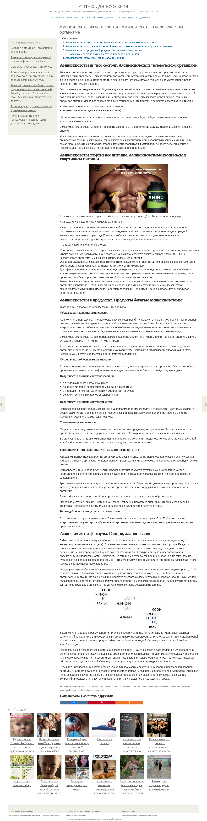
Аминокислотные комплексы (135, 686)
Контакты (69, 811)
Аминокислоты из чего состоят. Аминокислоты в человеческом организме (109, 42)
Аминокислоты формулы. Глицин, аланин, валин (94, 58)
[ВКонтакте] (74, 702)
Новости (73, 17)
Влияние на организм (95, 690)
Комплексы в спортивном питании (161, 686)
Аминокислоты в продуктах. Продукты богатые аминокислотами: (104, 50)
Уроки (86, 17)
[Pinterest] (101, 702)
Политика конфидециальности (78, 815)
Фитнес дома (103, 17)
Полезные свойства (77, 690)
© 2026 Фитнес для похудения (21, 811)
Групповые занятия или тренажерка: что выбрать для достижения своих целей (28, 119)
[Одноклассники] (129, 702)
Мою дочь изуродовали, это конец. (31, 66)
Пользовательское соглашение (86, 811)
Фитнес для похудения (103, 6)
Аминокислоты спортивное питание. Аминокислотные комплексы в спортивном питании (118, 46)
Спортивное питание (113, 686)
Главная (58, 17)
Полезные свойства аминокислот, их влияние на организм (103, 54)
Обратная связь (128, 811)
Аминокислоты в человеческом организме (86, 686)
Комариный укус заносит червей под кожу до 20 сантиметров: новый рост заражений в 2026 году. (32, 76)
